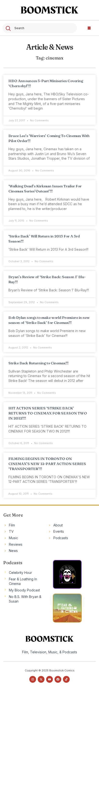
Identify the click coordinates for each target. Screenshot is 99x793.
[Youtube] (49, 679)
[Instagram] (32, 679)
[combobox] (39, 28)
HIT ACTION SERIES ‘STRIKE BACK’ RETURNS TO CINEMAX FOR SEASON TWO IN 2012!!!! (47, 413)
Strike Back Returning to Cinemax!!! (38, 363)
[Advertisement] (49, 742)
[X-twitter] (41, 679)
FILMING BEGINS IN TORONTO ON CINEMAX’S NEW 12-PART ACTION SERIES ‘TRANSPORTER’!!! (47, 463)
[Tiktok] (66, 679)
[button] (89, 28)
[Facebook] (58, 679)
